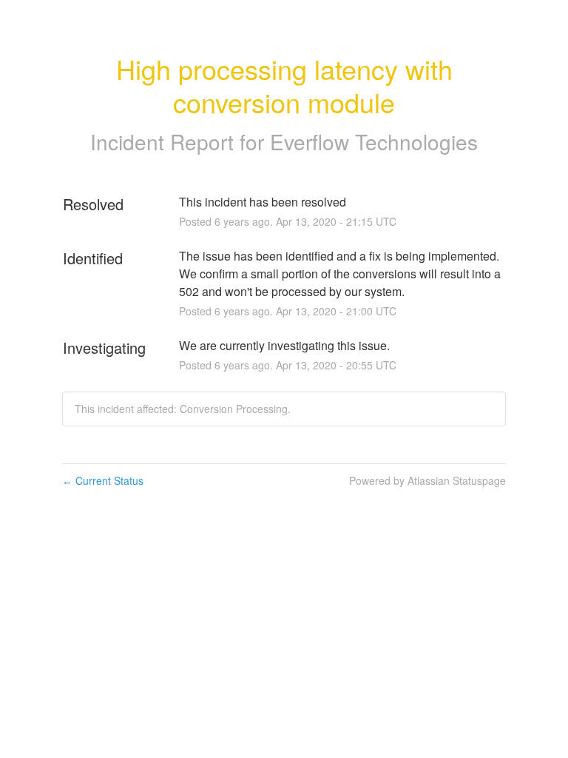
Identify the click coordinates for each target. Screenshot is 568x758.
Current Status (102, 480)
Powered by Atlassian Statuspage (427, 480)
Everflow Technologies (374, 141)
